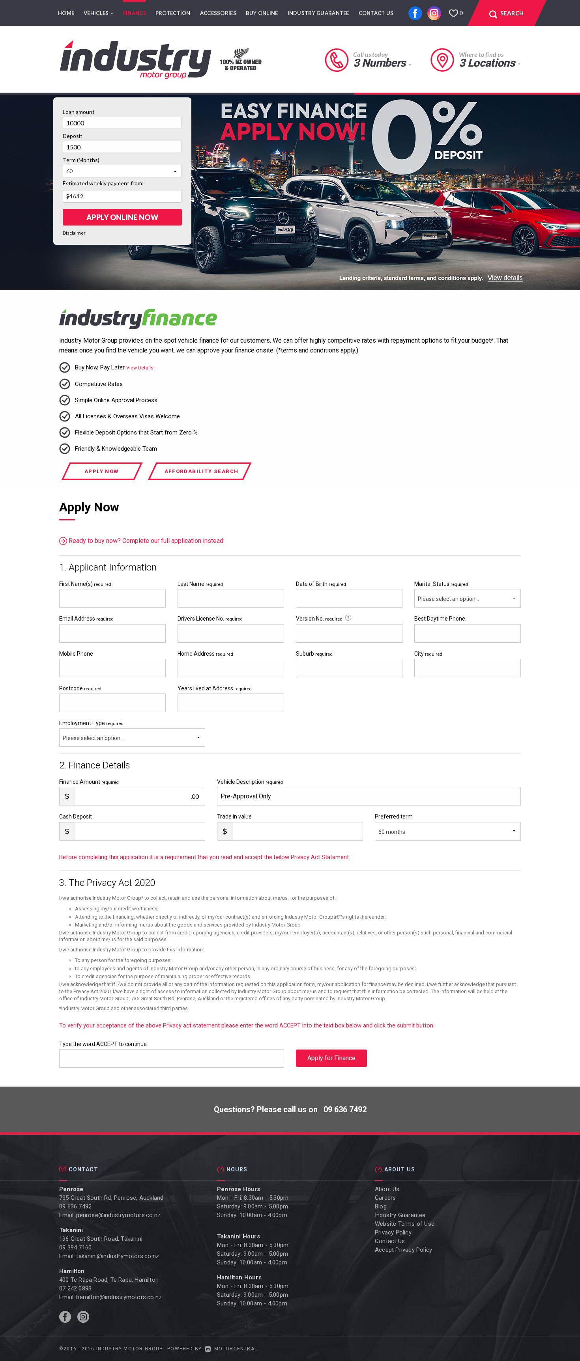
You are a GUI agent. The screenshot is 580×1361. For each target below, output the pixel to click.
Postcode (80, 688)
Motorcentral (235, 1349)
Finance (134, 13)
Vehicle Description (250, 782)
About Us (387, 1189)
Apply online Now (122, 217)
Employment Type (91, 730)
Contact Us (376, 13)
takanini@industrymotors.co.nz (117, 1256)
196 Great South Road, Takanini (100, 1238)
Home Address (205, 654)
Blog (381, 1206)
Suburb (314, 654)
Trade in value (234, 816)
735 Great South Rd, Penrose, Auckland (111, 1197)
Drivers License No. (210, 618)
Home (66, 13)
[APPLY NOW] (102, 478)
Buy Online (262, 13)
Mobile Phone (76, 654)
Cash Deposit (75, 816)
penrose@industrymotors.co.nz (118, 1215)
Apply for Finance (331, 1058)
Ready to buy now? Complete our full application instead (145, 540)
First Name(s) (85, 584)
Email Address (86, 618)
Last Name (200, 584)
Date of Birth (321, 584)
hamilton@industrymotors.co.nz (119, 1297)
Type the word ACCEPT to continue (103, 1044)
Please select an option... (448, 599)
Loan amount (79, 111)
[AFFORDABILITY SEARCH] (202, 478)
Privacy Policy (393, 1232)
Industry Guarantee (318, 13)
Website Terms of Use (404, 1223)
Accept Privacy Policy (403, 1249)
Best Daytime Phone (439, 618)
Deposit (72, 135)
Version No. (319, 618)
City (428, 654)
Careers (385, 1197)
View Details (139, 368)
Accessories (218, 13)
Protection (173, 13)
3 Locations (487, 62)
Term (81, 160)
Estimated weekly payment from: (103, 183)
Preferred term (394, 816)
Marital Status (441, 584)
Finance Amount (89, 782)
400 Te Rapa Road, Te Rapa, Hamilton (109, 1279)
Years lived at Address (215, 688)
